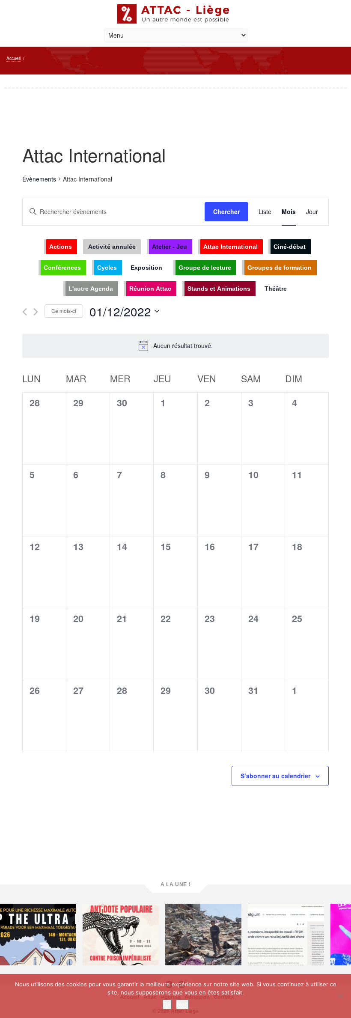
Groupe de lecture (204, 267)
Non (182, 1004)
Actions (60, 246)
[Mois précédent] (24, 312)
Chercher (226, 211)
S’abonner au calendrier (275, 775)
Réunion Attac (150, 288)
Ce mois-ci (63, 310)
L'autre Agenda (90, 288)
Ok (167, 1004)
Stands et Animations (218, 288)
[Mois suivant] (35, 312)
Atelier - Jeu (169, 246)
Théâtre (276, 288)
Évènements (39, 179)
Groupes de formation (279, 267)
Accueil (13, 58)
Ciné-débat (290, 246)
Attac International (230, 246)
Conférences (62, 267)
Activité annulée (112, 246)
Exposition (146, 267)
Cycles (107, 267)
